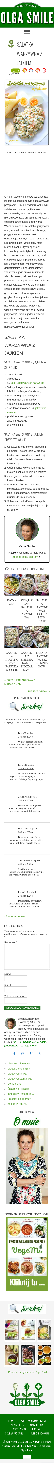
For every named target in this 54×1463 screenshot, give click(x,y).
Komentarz (10, 942)
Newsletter (17, 1425)
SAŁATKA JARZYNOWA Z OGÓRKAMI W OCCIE (41, 610)
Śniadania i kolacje (18, 1088)
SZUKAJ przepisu (14, 1433)
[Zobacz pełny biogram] (39, 557)
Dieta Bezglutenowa (19, 1063)
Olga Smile (24, 1442)
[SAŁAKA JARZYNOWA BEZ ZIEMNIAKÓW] (41, 647)
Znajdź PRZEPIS (17, 1103)
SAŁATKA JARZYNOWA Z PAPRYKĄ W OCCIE (11, 661)
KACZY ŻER (12, 602)
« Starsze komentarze (14, 916)
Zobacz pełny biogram (25, 556)
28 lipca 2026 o (26, 737)
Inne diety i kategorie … (21, 1093)
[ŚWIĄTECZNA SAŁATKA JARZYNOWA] (26, 595)
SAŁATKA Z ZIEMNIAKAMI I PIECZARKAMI (27, 661)
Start (11, 1420)
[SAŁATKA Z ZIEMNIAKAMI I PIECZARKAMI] (26, 647)
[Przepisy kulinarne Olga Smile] (27, 18)
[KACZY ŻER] (11, 595)
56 (17, 70)
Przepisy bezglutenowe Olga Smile (28, 1372)
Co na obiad (14, 1083)
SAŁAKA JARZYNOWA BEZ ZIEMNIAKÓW (41, 659)
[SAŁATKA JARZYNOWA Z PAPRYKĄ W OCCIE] (11, 647)
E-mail (7, 985)
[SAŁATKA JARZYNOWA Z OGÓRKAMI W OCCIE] (41, 595)
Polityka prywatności (33, 1420)
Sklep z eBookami (39, 1433)
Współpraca (19, 1429)
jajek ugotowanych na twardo (27, 382)
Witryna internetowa (14, 996)
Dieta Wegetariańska (19, 1078)
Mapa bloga (36, 1425)
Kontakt (36, 1429)
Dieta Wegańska (16, 1073)
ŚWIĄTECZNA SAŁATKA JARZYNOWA (26, 608)
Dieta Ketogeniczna (18, 1068)
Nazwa (7, 974)
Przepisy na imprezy (19, 1098)
